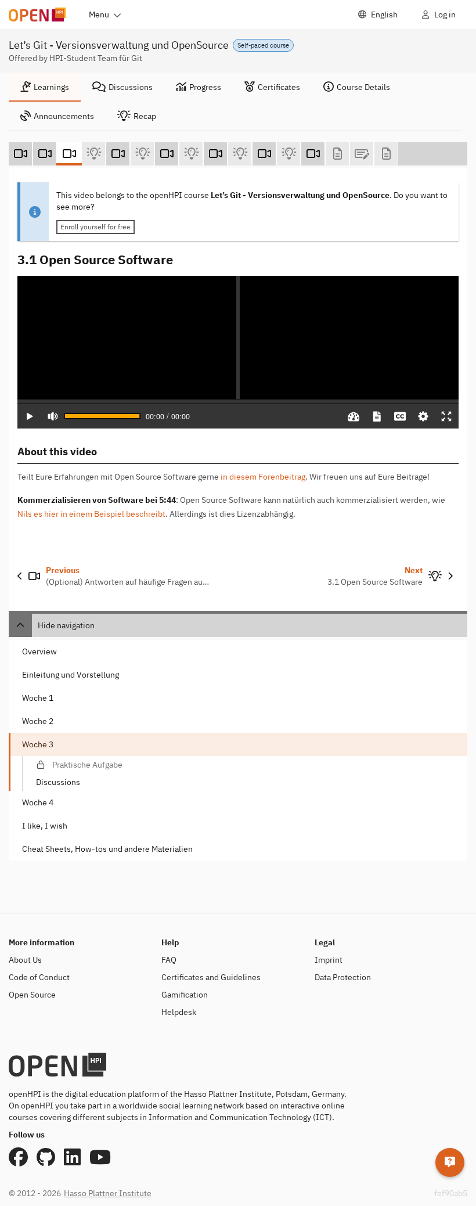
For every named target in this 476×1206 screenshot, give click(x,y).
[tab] (45, 87)
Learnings (51, 87)
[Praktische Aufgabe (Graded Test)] (361, 153)
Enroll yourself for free (95, 226)
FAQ (168, 960)
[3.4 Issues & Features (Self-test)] (239, 153)
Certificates (279, 87)
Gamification (184, 994)
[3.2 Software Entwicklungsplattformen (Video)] (117, 153)
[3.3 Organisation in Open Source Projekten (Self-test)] (191, 153)
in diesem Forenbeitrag (263, 476)
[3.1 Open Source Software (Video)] (69, 153)
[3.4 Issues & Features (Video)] (215, 153)
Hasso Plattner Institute (108, 1193)
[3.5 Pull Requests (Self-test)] (288, 153)
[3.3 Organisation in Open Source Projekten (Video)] (166, 153)
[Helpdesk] (449, 1162)
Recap (145, 116)
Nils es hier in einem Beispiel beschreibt (91, 514)
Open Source (32, 994)
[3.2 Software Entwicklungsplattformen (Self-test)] (142, 153)
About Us (25, 960)
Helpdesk (178, 1012)
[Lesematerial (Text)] (386, 153)
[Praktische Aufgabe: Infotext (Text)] (337, 153)
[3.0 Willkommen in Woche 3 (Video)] (20, 153)
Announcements (64, 116)
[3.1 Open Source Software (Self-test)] (93, 153)
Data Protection (343, 977)
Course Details (363, 87)
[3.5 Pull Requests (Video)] (264, 153)
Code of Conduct (39, 977)
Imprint (328, 960)
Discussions (131, 87)
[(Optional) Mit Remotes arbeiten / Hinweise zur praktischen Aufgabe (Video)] (312, 153)
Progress (205, 87)
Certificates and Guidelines (211, 977)
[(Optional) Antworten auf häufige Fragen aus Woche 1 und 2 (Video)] (44, 153)
